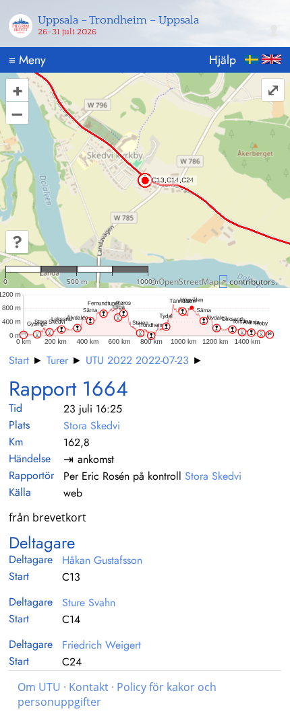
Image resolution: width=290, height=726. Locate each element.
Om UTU (39, 687)
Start (19, 360)
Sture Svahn (88, 602)
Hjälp (222, 60)
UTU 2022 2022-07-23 (137, 360)
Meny (27, 60)
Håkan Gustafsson (102, 560)
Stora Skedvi (91, 425)
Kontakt (89, 687)
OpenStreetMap (188, 281)
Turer (57, 360)
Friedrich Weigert (101, 645)
